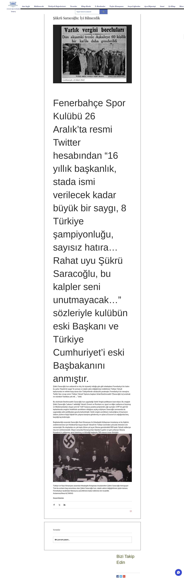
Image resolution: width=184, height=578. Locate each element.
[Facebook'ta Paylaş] (54, 505)
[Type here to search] (103, 11)
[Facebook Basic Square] (117, 576)
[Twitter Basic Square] (121, 576)
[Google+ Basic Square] (124, 576)
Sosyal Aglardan (58, 498)
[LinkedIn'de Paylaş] (64, 505)
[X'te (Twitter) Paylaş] (59, 505)
